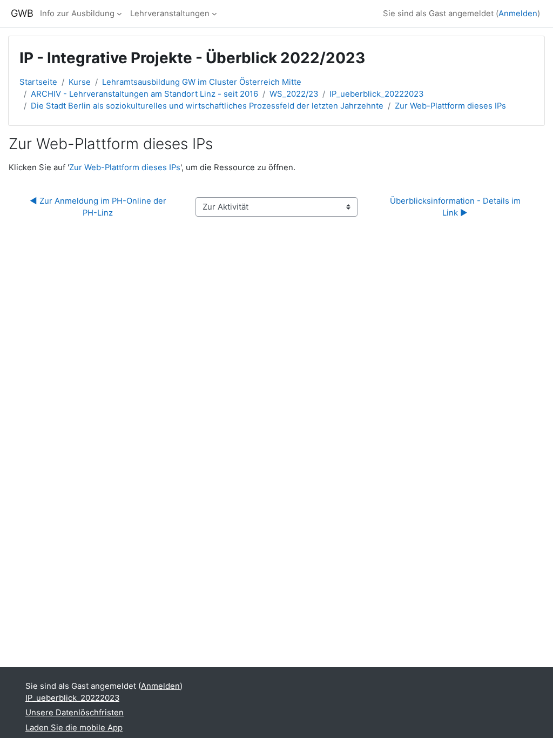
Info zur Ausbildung (77, 13)
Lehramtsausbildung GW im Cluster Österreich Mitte (201, 82)
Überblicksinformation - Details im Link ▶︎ (456, 207)
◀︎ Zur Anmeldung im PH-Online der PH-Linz (99, 207)
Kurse (80, 82)
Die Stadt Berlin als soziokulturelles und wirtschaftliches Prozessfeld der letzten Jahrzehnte (207, 106)
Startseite (38, 82)
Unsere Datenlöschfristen (74, 712)
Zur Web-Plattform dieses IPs (450, 106)
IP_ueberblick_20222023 (376, 94)
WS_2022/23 (293, 94)
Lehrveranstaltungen (170, 13)
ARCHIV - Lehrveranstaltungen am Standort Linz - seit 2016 (144, 94)
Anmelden (517, 13)
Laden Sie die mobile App (74, 728)
